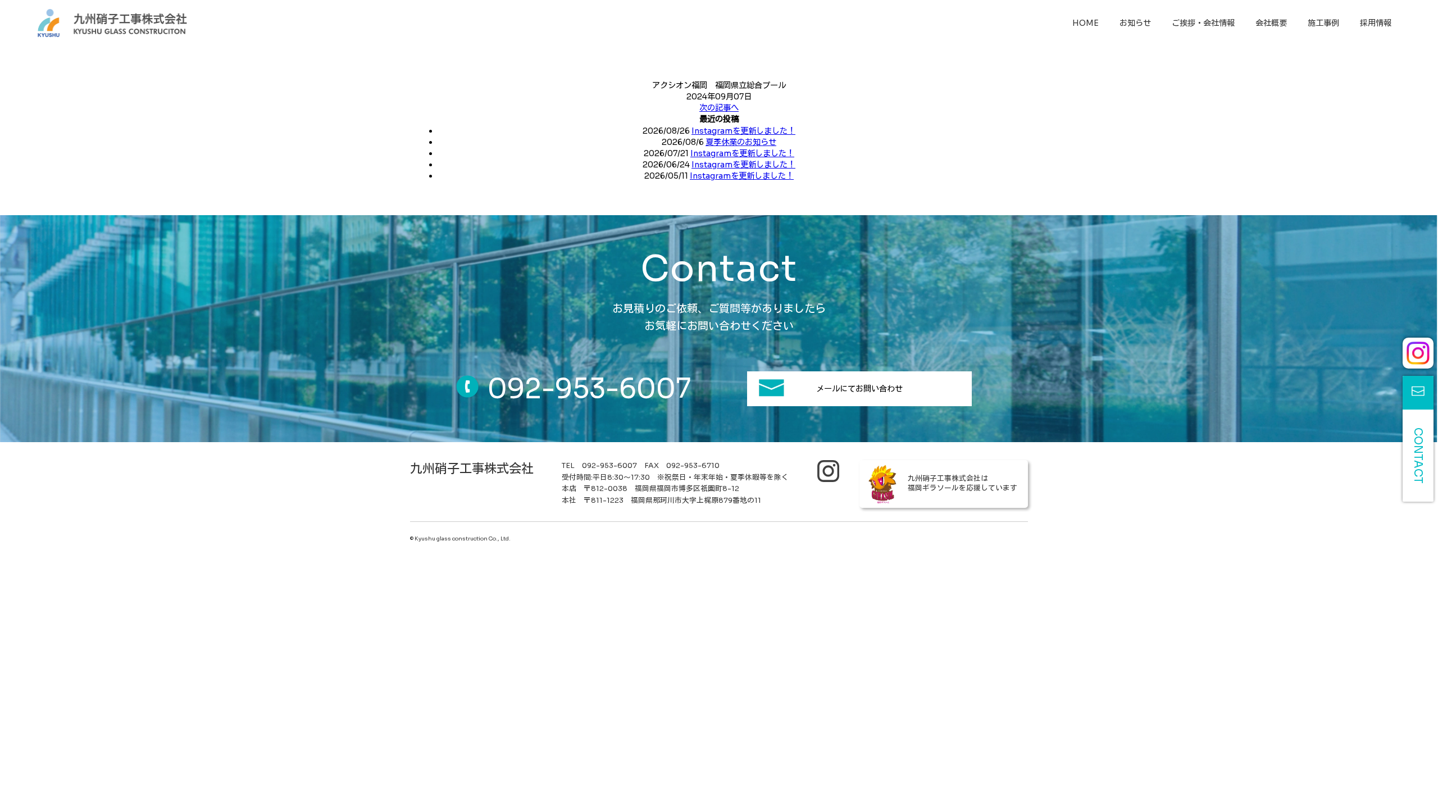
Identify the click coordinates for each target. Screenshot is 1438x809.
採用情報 (1375, 23)
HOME (1085, 23)
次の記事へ (719, 108)
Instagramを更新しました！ (743, 131)
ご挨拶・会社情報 (1203, 23)
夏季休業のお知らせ (741, 142)
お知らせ (1135, 23)
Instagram (1418, 353)
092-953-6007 (589, 388)
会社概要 (1271, 23)
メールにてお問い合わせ (859, 389)
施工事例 (1323, 23)
